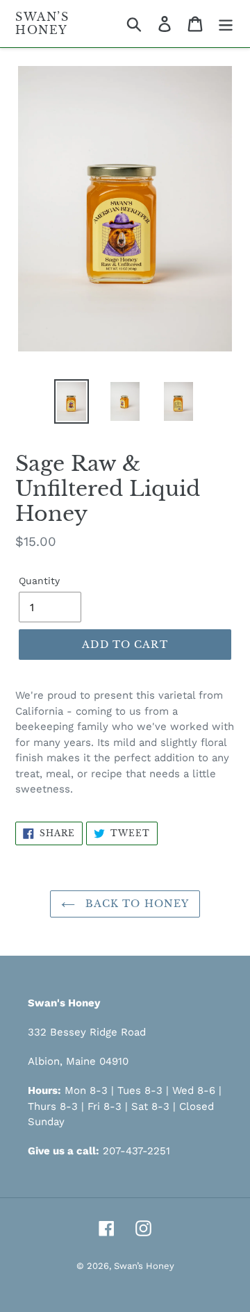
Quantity (39, 580)
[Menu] (225, 24)
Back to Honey (136, 903)
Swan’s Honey (42, 23)
